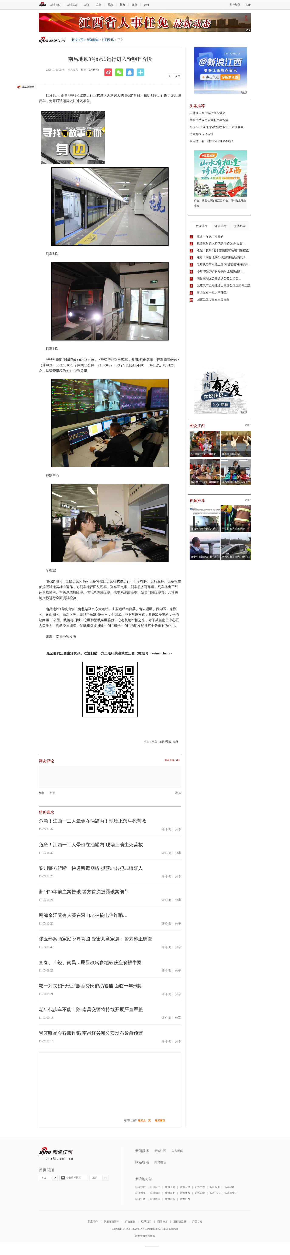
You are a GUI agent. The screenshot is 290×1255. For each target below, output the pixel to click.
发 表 (178, 793)
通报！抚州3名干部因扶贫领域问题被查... (224, 250)
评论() (166, 829)
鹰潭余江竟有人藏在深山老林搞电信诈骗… (83, 915)
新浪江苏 (215, 1193)
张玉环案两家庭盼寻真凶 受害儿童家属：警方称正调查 (95, 939)
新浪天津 (185, 1187)
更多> (248, 425)
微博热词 (240, 226)
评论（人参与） (90, 69)
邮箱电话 (160, 1162)
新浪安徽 (200, 1193)
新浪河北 (170, 1193)
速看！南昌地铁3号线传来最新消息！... (222, 257)
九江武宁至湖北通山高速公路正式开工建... (225, 285)
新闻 (86, 4)
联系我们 (146, 1221)
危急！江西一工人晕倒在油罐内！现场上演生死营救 (92, 821)
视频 (110, 4)
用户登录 (235, 4)
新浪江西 (72, 4)
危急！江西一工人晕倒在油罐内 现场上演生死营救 (91, 844)
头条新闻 (177, 1150)
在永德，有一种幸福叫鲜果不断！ (212, 141)
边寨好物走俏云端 (201, 134)
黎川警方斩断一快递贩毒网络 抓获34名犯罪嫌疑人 (91, 868)
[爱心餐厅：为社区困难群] (205, 460)
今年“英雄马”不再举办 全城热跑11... (220, 271)
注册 (248, 4)
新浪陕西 (185, 1193)
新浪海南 (155, 1199)
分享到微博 (28, 86)
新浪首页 (55, 4)
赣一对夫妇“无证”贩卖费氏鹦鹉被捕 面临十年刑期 (90, 986)
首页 (43, 1177)
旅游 (122, 4)
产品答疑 (197, 1221)
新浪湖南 (155, 1193)
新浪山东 (170, 1199)
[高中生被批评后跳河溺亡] (205, 534)
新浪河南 (155, 1187)
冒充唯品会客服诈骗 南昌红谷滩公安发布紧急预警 (91, 1033)
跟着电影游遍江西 (212, 200)
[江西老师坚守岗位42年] (205, 506)
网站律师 (162, 1221)
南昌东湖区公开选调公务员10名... (219, 278)
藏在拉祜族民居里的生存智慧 (209, 120)
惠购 (146, 4)
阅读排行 (201, 226)
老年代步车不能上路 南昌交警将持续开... (224, 264)
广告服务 (130, 1221)
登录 (41, 792)
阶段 (176, 741)
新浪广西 (185, 1199)
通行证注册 (179, 1221)
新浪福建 (229, 1187)
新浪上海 (170, 1187)
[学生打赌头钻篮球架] (236, 506)
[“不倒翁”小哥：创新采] (205, 431)
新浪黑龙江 (230, 1193)
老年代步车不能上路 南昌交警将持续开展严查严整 (91, 1009)
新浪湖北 (140, 1193)
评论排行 (221, 226)
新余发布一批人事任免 (212, 292)
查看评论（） (173, 760)
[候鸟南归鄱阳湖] (236, 431)
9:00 (94, 1177)
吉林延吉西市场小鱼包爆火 (207, 113)
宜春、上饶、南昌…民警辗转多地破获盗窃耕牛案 (90, 962)
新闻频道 (93, 39)
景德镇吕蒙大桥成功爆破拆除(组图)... (221, 243)
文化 (98, 4)
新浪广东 (200, 1187)
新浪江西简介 (111, 1221)
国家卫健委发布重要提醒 (213, 299)
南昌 (154, 741)
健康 (134, 4)
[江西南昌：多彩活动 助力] (236, 460)
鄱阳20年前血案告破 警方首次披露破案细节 (84, 891)
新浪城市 (140, 1187)
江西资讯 (108, 39)
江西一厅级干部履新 (210, 236)
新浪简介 (93, 1221)
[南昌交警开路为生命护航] (236, 534)
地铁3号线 (165, 741)
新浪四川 (215, 1187)
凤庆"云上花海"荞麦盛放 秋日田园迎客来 (217, 127)
